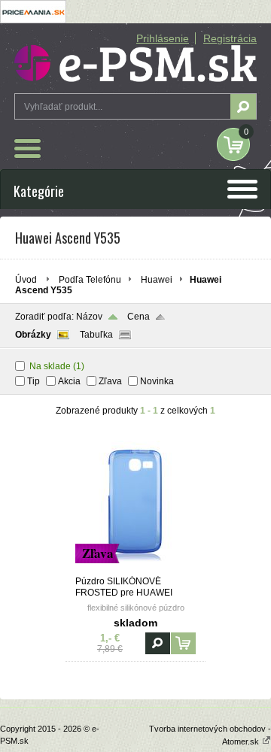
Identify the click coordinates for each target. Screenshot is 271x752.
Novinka (157, 381)
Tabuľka (96, 334)
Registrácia (230, 38)
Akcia (69, 381)
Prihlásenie (162, 38)
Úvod (26, 279)
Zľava (110, 381)
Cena (138, 316)
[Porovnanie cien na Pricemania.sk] (33, 20)
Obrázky (33, 334)
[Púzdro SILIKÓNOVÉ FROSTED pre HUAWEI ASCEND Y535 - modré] (135, 569)
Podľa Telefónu (90, 279)
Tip (33, 381)
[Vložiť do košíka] (183, 643)
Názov (89, 316)
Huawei (156, 279)
